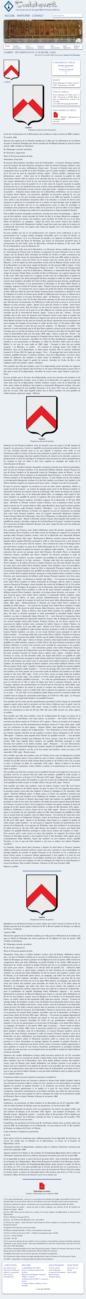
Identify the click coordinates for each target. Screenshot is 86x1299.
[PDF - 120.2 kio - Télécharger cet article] (56, 117)
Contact (38, 15)
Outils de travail (77, 47)
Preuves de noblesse (66, 69)
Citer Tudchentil (54, 1270)
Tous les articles (54, 1268)
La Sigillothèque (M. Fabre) (31, 1268)
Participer (23, 15)
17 (78, 1017)
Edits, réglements (67, 47)
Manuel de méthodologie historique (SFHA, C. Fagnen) (34, 1275)
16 (18, 1007)
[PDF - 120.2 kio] (42, 1189)
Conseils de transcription (57, 1272)
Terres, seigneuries (30, 47)
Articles (7, 46)
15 (62, 967)
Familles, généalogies (17, 47)
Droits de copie (54, 1274)
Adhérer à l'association (11, 1272)
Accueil (10, 15)
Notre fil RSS (71, 1272)
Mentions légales (54, 1277)
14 (31, 804)
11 (33, 777)
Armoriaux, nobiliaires (41, 47)
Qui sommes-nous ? (10, 1268)
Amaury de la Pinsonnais (72, 55)
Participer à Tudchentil (11, 1270)
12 (72, 785)
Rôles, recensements (55, 47)
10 (71, 760)
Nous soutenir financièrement (9, 1275)
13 (56, 788)
